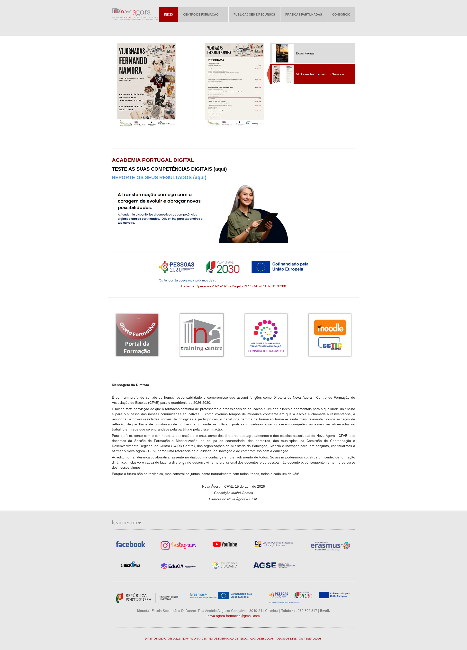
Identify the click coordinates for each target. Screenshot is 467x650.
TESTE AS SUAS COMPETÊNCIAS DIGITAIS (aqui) (169, 169)
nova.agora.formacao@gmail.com (233, 616)
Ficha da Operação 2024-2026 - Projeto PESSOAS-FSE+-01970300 (233, 286)
